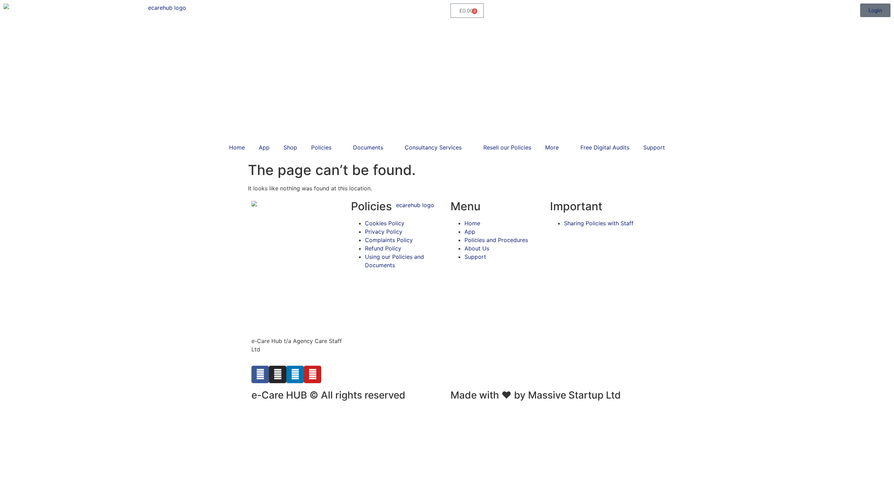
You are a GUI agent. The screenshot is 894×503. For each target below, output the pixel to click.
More (552, 147)
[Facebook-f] (260, 374)
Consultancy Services (433, 147)
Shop (290, 147)
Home (237, 147)
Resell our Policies (507, 147)
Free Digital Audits (604, 147)
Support (654, 147)
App (264, 147)
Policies (321, 147)
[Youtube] (312, 374)
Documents (368, 147)
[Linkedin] (295, 374)
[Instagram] (277, 374)
